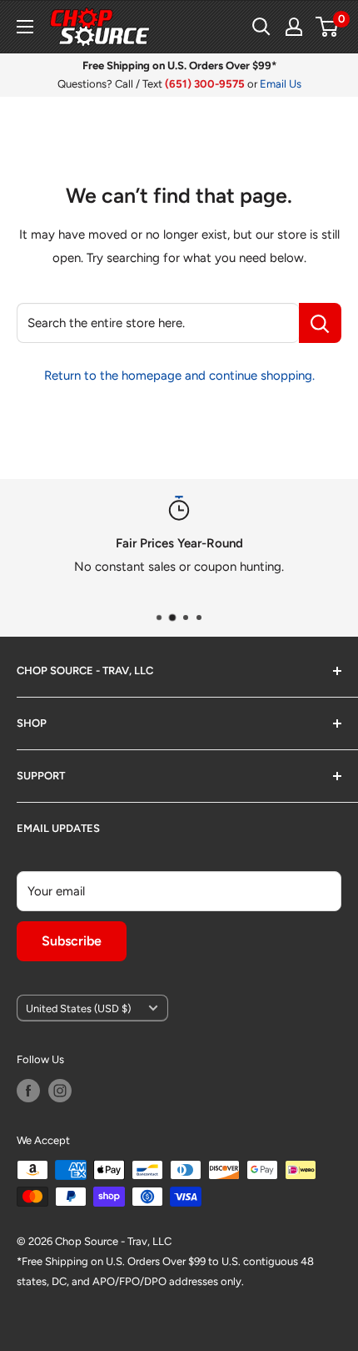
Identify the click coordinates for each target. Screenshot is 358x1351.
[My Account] (294, 27)
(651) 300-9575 (205, 84)
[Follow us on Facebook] (28, 1090)
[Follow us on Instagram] (60, 1090)
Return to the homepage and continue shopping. (179, 375)
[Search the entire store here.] (320, 323)
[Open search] (261, 27)
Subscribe (72, 941)
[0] (327, 27)
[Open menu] (25, 26)
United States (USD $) (78, 1008)
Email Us (280, 84)
